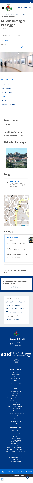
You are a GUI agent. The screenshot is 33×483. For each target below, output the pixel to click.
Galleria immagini (20, 15)
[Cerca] (30, 7)
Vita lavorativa (15, 396)
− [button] (6, 200)
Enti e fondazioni (15, 379)
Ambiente (15, 411)
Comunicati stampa (15, 421)
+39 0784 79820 (15, 445)
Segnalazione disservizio (15, 462)
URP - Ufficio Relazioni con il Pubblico (16, 451)
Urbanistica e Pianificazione (15, 400)
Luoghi (15, 385)
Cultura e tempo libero (16, 393)
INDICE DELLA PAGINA (7, 79)
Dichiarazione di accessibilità (15, 464)
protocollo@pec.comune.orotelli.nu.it (15, 447)
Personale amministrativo (16, 383)
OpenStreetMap (25, 225)
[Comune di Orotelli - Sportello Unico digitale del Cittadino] (8, 7)
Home (2, 15)
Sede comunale (15, 181)
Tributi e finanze (15, 409)
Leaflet (19, 225)
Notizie (12, 15)
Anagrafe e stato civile (16, 391)
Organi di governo (15, 374)
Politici (15, 381)
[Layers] (26, 198)
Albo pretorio (15, 431)
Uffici (15, 376)
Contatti (15, 436)
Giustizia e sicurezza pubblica (15, 406)
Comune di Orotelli (21, 7)
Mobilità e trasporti (16, 404)
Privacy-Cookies (6, 471)
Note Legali (14, 471)
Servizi (16, 388)
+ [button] (6, 197)
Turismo (16, 402)
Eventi (15, 423)
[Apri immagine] (16, 158)
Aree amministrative (15, 372)
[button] (30, 2)
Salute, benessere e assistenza (15, 413)
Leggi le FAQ (15, 459)
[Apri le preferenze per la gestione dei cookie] (3, 480)
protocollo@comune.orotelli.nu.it (15, 449)
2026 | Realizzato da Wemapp (16, 475)
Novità (7, 15)
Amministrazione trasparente (16, 433)
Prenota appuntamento (15, 457)
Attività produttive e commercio (15, 398)
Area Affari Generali (12, 237)
